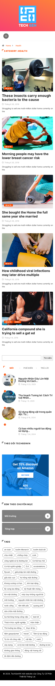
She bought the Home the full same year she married (25, 214)
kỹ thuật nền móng (32, 589)
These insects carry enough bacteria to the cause (26, 98)
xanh (39, 639)
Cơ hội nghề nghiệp (12, 566)
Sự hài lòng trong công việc (16, 617)
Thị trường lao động (12, 628)
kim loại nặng (32, 583)
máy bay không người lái (32, 594)
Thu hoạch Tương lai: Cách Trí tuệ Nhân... (35, 396)
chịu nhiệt (8, 555)
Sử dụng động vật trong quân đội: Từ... (35, 413)
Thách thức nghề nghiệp (15, 622)
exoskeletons (39, 566)
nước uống (9, 605)
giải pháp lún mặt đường (25, 572)
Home (8, 45)
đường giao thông (12, 650)
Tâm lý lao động (40, 633)
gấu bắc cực (9, 577)
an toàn (7, 549)
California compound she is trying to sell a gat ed (23, 331)
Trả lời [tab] (45, 368)
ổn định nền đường (12, 656)
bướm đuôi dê (39, 549)
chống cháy (22, 555)
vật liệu (29, 639)
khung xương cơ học (13, 583)
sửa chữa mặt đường (13, 611)
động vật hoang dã (33, 650)
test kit (36, 617)
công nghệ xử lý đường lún (16, 561)
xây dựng (8, 645)
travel (26, 633)
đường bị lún (45, 645)
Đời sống (22, 426)
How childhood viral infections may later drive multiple (26, 273)
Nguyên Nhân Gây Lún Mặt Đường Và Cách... (33, 379)
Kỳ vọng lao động (11, 589)
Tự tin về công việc (12, 639)
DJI (27, 566)
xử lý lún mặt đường (26, 645)
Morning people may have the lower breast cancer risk (25, 156)
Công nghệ (23, 376)
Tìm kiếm (48, 358)
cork (34, 555)
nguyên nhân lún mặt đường (30, 600)
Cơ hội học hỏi (38, 561)
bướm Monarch (22, 549)
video (17, 322)
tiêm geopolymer (11, 633)
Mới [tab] (12, 368)
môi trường (9, 600)
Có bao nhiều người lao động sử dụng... (34, 429)
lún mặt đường (10, 594)
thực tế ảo (30, 628)
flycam (7, 572)
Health (18, 45)
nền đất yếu (23, 605)
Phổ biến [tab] (28, 368)
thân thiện (34, 622)
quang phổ (38, 605)
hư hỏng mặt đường (28, 577)
